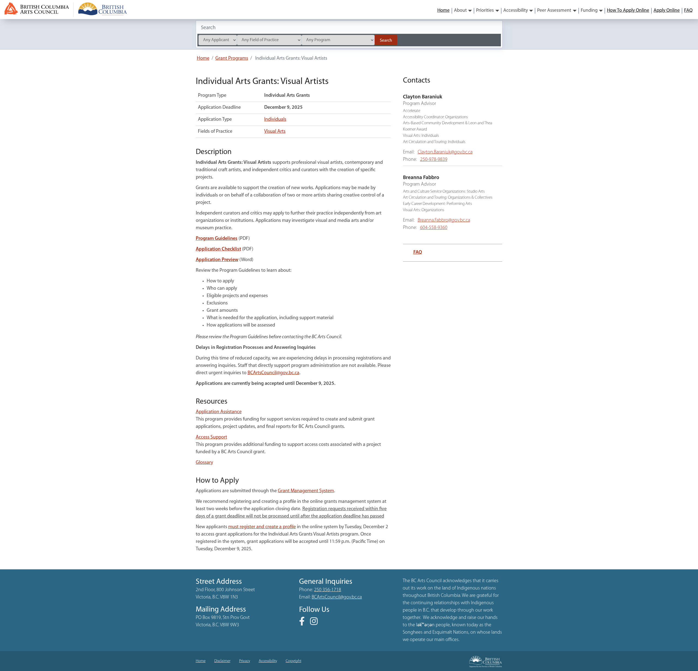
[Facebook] (304, 623)
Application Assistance (219, 412)
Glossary (204, 462)
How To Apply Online (628, 10)
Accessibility (268, 661)
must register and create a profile (262, 527)
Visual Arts (274, 131)
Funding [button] (589, 10)
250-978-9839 (433, 159)
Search (386, 40)
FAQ (688, 10)
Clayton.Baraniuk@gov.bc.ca (445, 152)
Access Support (211, 437)
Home (443, 10)
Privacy (244, 661)
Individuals (275, 119)
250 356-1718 (327, 590)
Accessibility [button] (515, 10)
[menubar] (565, 10)
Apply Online (667, 10)
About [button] (460, 10)
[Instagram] (316, 623)
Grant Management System (306, 491)
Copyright (293, 661)
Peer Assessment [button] (554, 10)
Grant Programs (231, 58)
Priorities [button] (485, 10)
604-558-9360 (433, 227)
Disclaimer (222, 661)
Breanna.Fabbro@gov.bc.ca (444, 220)
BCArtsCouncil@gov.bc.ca (273, 373)
